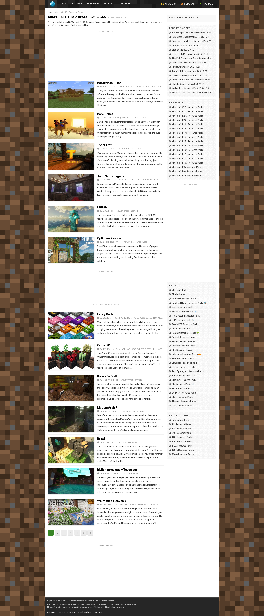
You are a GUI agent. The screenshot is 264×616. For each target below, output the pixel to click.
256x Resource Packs (182, 441)
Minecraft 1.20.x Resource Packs (187, 120)
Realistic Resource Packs (128, 211)
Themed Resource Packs (126, 442)
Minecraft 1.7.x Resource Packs (187, 175)
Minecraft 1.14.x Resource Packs (187, 145)
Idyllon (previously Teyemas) (117, 470)
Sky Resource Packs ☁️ (183, 384)
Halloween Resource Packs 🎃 (186, 354)
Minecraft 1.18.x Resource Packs (187, 128)
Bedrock (77, 3)
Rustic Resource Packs (183, 388)
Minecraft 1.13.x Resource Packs (187, 150)
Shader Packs (178, 294)
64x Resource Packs (181, 433)
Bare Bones (105, 114)
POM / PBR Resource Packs (185, 324)
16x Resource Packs (181, 424)
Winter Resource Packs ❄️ (184, 311)
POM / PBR (124, 3)
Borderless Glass (109, 83)
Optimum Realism (109, 238)
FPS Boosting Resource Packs (186, 316)
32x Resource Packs (181, 428)
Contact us (52, 612)
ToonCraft (104, 145)
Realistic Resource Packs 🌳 (185, 333)
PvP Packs (93, 3)
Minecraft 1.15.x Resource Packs (187, 141)
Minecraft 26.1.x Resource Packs (187, 111)
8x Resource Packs (181, 420)
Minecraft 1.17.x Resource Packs (187, 133)
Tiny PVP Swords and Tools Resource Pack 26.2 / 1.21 (193, 58)
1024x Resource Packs (183, 450)
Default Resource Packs (156, 87)
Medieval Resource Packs (148, 180)
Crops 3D (103, 345)
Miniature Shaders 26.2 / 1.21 (186, 67)
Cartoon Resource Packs (129, 149)
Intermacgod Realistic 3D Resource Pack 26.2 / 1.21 (193, 32)
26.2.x (64, 3)
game (121, 607)
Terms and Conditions (83, 612)
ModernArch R (107, 407)
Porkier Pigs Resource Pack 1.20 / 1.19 (190, 88)
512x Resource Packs (182, 446)
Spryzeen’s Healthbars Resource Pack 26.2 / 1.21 (193, 41)
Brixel (101, 439)
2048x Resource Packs (183, 454)
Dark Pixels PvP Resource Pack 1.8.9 (189, 62)
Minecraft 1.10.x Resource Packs (187, 163)
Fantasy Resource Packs (183, 367)
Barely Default (107, 376)
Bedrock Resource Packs (184, 298)
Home (50, 12)
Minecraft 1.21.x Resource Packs (187, 116)
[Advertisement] (106, 55)
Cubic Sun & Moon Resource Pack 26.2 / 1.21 (193, 79)
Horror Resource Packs (183, 358)
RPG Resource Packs (125, 505)
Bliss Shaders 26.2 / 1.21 (183, 50)
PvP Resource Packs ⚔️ (183, 320)
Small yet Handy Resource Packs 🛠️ (189, 303)
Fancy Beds (105, 314)
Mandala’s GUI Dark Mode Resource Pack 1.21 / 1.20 (193, 92)
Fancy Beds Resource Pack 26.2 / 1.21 (190, 54)
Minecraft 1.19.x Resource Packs (187, 124)
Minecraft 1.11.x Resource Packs (187, 158)
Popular (189, 3)
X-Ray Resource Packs (183, 307)
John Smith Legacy (110, 176)
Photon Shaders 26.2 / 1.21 (185, 45)
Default (108, 3)
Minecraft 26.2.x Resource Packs (187, 107)
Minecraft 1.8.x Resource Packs (187, 171)
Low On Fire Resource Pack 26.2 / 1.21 (190, 75)
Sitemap (98, 612)
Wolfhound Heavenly (111, 501)
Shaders (170, 3)
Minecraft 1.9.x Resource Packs (187, 167)
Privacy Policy (65, 612)
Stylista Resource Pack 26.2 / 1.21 (188, 84)
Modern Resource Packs (183, 341)
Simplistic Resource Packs (134, 118)
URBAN (102, 207)
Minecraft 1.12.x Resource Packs (187, 154)
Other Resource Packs (182, 405)
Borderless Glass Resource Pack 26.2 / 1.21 (192, 37)
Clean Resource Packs (182, 397)
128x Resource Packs (182, 437)
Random (208, 3)
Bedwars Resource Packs (184, 393)
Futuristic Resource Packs (184, 375)
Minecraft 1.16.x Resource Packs (187, 137)
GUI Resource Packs (181, 328)
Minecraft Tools (179, 290)
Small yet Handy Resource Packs (129, 87)
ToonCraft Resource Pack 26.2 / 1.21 (189, 71)
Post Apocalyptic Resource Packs (188, 371)
